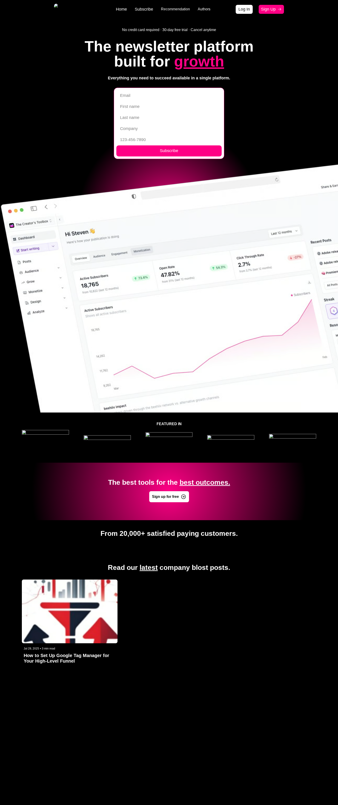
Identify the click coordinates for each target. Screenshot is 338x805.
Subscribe (169, 150)
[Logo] (60, 9)
